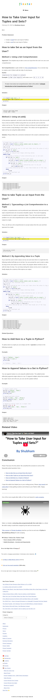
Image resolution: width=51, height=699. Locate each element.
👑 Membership (6, 658)
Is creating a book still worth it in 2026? (12, 587)
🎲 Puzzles (5, 665)
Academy (5, 636)
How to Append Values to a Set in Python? (18, 480)
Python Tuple (20, 537)
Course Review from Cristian (11, 680)
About (4, 623)
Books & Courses (7, 638)
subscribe (5, 487)
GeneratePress (36, 696)
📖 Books (5, 663)
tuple (12, 39)
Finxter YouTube (7, 650)
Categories (5, 615)
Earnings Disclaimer (8, 641)
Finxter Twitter (6, 645)
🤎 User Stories (7, 668)
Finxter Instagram (7, 643)
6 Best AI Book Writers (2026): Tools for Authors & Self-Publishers (19, 594)
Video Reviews (7, 678)
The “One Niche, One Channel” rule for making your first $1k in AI (19, 608)
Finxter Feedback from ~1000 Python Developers (16, 675)
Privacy (4, 628)
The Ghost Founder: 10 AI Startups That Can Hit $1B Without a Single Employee (22, 603)
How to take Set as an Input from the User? (19, 473)
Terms (4, 631)
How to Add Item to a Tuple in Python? (17, 478)
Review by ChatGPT (9, 685)
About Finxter (7, 673)
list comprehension (31, 68)
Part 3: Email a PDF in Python (12, 540)
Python (6, 537)
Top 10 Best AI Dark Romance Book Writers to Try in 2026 (17, 584)
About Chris (7, 688)
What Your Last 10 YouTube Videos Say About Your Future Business (19, 596)
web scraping (40, 497)
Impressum (5, 626)
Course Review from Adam (10, 683)
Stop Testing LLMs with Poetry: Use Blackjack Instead (16, 606)
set (12, 42)
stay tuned (42, 484)
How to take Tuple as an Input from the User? (19, 475)
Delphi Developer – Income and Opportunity (17, 542)
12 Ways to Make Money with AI (11, 559)
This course (5, 530)
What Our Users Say (9, 670)
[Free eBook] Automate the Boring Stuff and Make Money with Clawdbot (20, 599)
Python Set (12, 537)
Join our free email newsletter (11, 565)
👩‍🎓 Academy (6, 660)
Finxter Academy (16, 530)
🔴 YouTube (6, 656)
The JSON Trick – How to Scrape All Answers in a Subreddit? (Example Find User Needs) (25, 601)
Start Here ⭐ (6, 690)
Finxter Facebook (7, 648)
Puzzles (5, 633)
